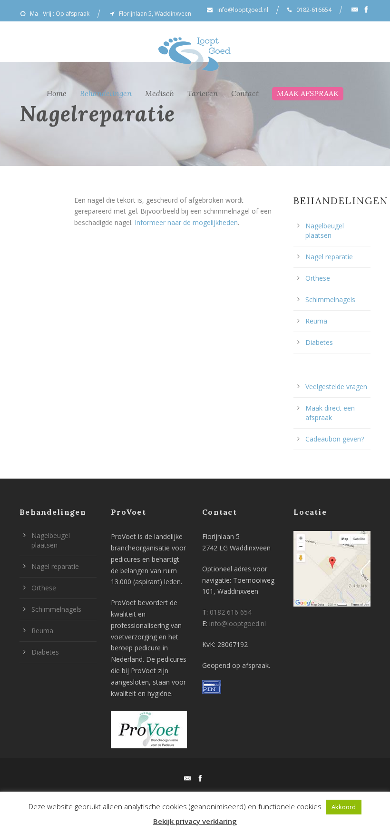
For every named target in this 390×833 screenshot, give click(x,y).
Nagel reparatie (329, 256)
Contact (245, 93)
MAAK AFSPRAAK (308, 93)
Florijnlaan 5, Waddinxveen (155, 14)
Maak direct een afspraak (330, 412)
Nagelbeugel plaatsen (324, 230)
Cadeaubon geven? (334, 438)
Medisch (159, 93)
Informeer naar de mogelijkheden (186, 222)
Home (57, 93)
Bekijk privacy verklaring (195, 821)
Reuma (316, 320)
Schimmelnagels (330, 299)
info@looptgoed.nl (242, 10)
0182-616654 (314, 10)
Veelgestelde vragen (336, 386)
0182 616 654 (231, 612)
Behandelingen (106, 93)
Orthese (317, 278)
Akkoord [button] (344, 807)
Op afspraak (72, 14)
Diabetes (319, 342)
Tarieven (202, 93)
